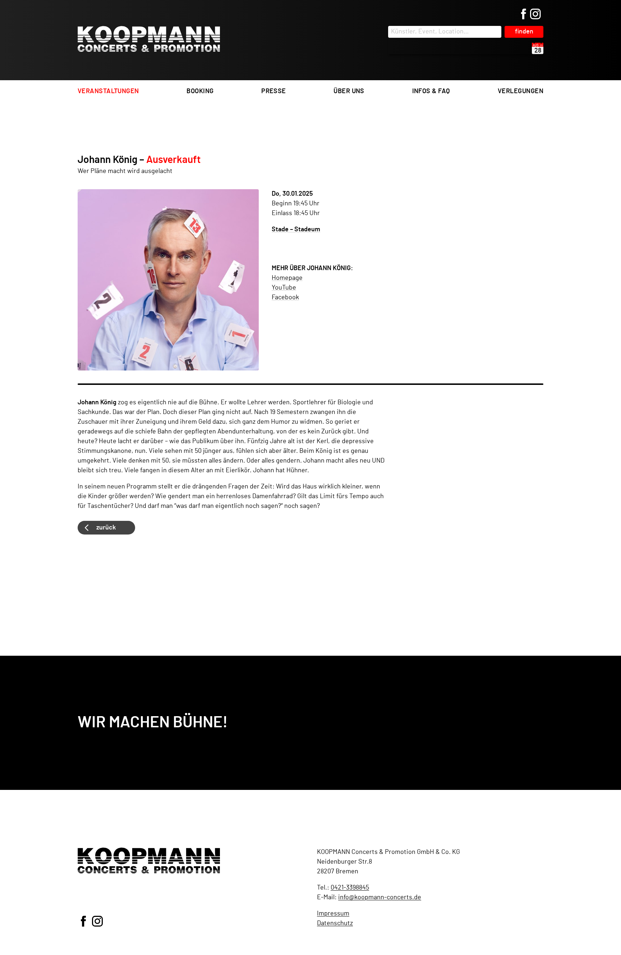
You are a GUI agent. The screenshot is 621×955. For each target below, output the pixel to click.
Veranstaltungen (108, 91)
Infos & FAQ (431, 91)
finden (524, 31)
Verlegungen (520, 91)
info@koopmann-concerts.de (379, 897)
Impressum (333, 913)
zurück (106, 527)
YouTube (284, 288)
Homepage (287, 278)
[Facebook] (523, 14)
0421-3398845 (350, 887)
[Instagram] (535, 14)
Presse (273, 91)
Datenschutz (335, 923)
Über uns (349, 91)
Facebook (285, 297)
